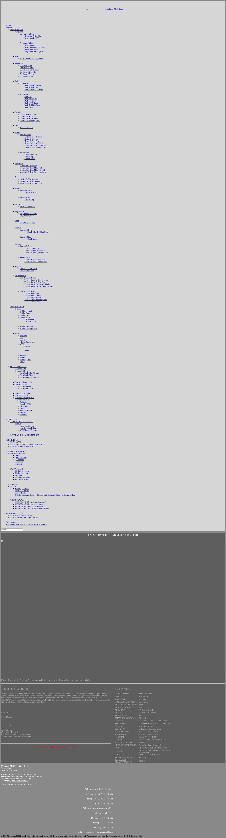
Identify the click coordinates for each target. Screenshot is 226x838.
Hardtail (27, 350)
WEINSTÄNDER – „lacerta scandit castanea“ (32, 508)
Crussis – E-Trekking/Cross (30, 121)
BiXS (17, 56)
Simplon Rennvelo (31, 239)
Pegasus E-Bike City (32, 193)
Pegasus (18, 188)
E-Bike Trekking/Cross (28, 329)
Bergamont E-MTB (31, 38)
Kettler (17, 133)
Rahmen (18, 424)
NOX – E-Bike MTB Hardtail (31, 183)
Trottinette (23, 415)
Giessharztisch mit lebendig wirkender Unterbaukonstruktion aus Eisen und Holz (45, 495)
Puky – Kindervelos (27, 207)
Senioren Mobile (26, 410)
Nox (16, 177)
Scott (17, 221)
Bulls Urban (29, 107)
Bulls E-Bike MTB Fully (33, 90)
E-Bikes (18, 309)
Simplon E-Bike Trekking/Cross (36, 232)
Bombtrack (19, 64)
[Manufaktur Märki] (113, 12)
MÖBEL (13, 487)
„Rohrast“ (18, 464)
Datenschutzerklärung (105, 832)
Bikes (17, 334)
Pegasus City (29, 200)
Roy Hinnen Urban (27, 216)
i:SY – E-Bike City (27, 128)
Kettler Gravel (29, 159)
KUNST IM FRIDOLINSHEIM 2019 (24, 518)
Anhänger (23, 336)
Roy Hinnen (19, 212)
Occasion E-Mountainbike (29, 377)
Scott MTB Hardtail (27, 223)
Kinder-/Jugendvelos (27, 342)
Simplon (18, 228)
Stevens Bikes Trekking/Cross (35, 262)
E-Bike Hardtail (30, 322)
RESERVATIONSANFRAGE (21, 446)
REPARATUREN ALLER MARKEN (25, 435)
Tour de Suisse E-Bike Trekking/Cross (38, 286)
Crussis (17, 112)
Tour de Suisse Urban (32, 302)
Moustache (19, 164)
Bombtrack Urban (26, 76)
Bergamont (19, 32)
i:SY (16, 126)
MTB (22, 344)
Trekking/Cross (25, 360)
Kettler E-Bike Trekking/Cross (35, 147)
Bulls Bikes (24, 95)
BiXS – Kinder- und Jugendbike (32, 59)
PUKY (17, 205)
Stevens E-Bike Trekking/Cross (36, 252)
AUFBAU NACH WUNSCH (21, 422)
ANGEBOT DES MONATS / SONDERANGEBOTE (26, 525)
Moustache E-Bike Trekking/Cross (33, 172)
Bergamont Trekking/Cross (34, 52)
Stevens (18, 244)
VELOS (9, 28)
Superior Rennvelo (27, 271)
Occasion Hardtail (26, 389)
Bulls (17, 81)
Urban (22, 362)
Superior (18, 267)
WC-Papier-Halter (22, 479)
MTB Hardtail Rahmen (28, 430)
